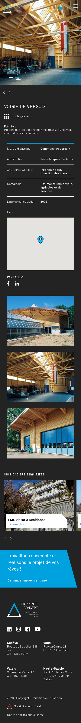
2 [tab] (17, 77)
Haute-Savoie (53, 668)
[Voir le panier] (60, 9)
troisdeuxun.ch (33, 714)
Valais (11, 668)
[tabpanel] (40, 42)
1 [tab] (11, 77)
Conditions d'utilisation (47, 698)
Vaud (47, 643)
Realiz (38, 706)
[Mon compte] (73, 9)
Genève (12, 643)
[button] (75, 6)
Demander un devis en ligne (27, 580)
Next (19, 92)
